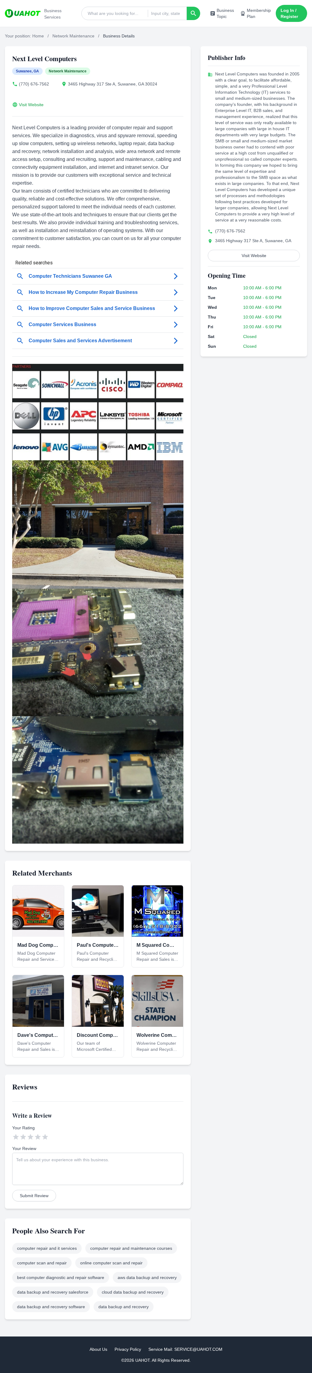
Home (38, 35)
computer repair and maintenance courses (131, 1248)
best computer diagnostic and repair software (60, 1277)
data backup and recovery (123, 1306)
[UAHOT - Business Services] (23, 13)
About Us (98, 1349)
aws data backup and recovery (147, 1277)
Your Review (24, 1148)
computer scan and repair (42, 1262)
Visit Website (31, 104)
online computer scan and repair (111, 1262)
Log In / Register (289, 13)
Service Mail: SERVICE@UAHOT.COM (185, 1349)
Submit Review (34, 1195)
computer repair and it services (47, 1248)
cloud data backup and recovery (133, 1292)
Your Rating (23, 1127)
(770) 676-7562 (34, 84)
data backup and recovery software (51, 1306)
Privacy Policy (128, 1349)
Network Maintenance (73, 35)
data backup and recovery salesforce (52, 1292)
